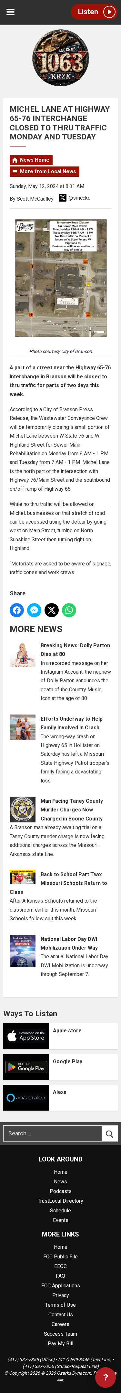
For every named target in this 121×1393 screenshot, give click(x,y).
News (60, 1182)
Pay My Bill (60, 1344)
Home (60, 1172)
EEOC (60, 1266)
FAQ (60, 1276)
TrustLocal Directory (60, 1201)
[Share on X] (52, 610)
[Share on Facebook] (17, 610)
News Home (34, 160)
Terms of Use (60, 1305)
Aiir (60, 1379)
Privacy (60, 1295)
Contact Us (60, 1315)
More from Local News (48, 171)
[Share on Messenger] (34, 610)
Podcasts (61, 1191)
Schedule (60, 1211)
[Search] (115, 1133)
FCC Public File (60, 1257)
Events (60, 1220)
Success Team (60, 1334)
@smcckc (79, 198)
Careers (60, 1324)
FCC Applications (60, 1286)
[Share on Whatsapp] (69, 610)
